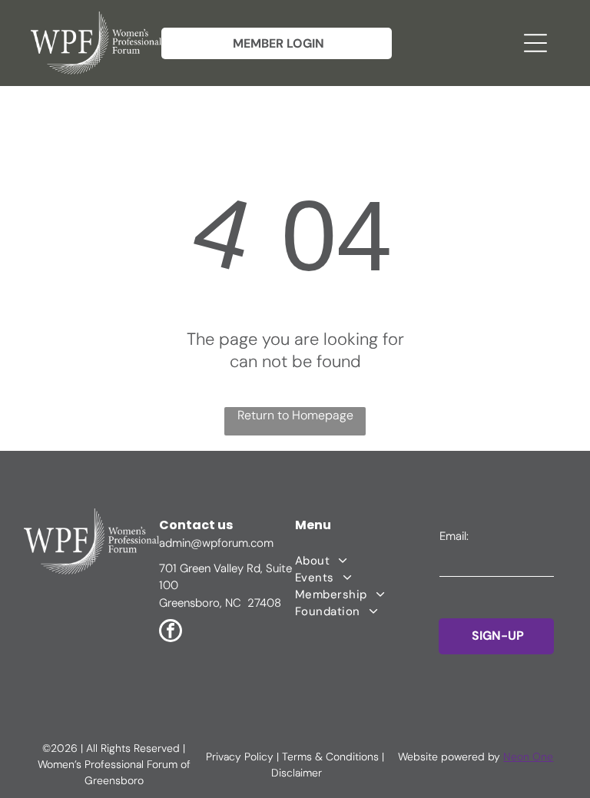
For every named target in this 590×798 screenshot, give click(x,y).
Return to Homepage (295, 415)
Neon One (528, 756)
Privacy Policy (239, 756)
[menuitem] (367, 560)
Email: (454, 536)
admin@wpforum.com (216, 543)
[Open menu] (535, 43)
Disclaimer (296, 773)
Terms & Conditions (330, 756)
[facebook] (170, 632)
